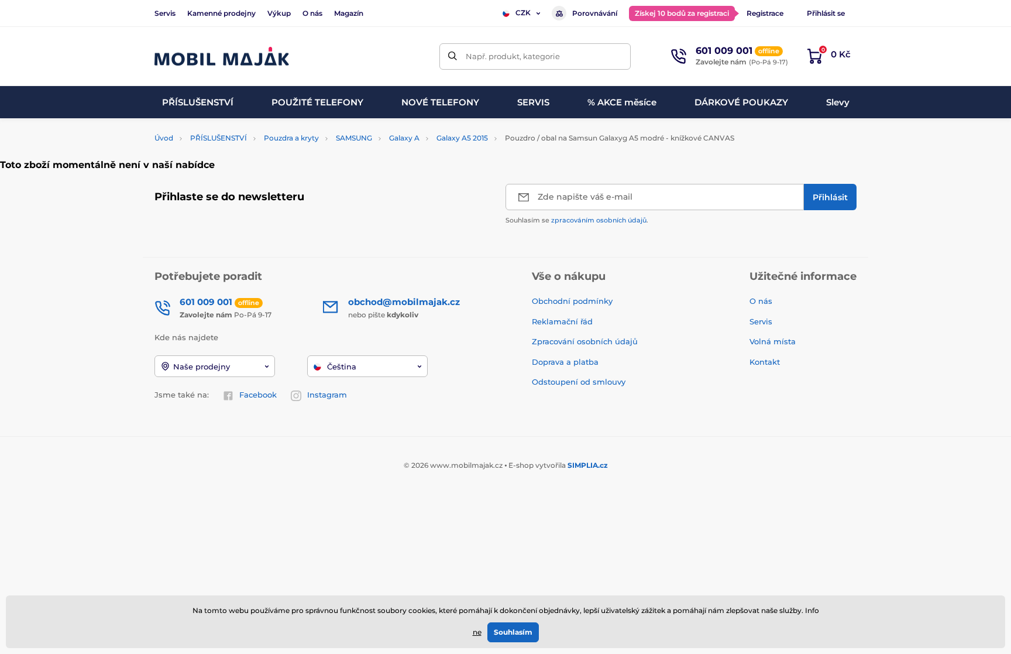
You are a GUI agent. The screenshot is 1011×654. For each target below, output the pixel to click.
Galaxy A (404, 137)
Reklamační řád (562, 321)
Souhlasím (513, 632)
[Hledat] (452, 56)
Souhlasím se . (577, 220)
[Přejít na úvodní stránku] (221, 56)
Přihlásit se (826, 13)
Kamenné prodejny (221, 13)
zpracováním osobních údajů (599, 220)
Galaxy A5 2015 (462, 137)
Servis (165, 13)
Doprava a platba (565, 362)
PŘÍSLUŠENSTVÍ (218, 137)
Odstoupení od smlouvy (580, 381)
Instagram (327, 394)
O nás (312, 13)
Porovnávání (594, 13)
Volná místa (772, 341)
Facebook (258, 394)
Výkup (279, 13)
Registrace (765, 13)
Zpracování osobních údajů (585, 341)
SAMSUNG (354, 137)
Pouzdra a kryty (291, 137)
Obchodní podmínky (572, 301)
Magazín (348, 13)
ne (477, 632)
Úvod (163, 137)
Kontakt (764, 362)
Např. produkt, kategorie (513, 56)
